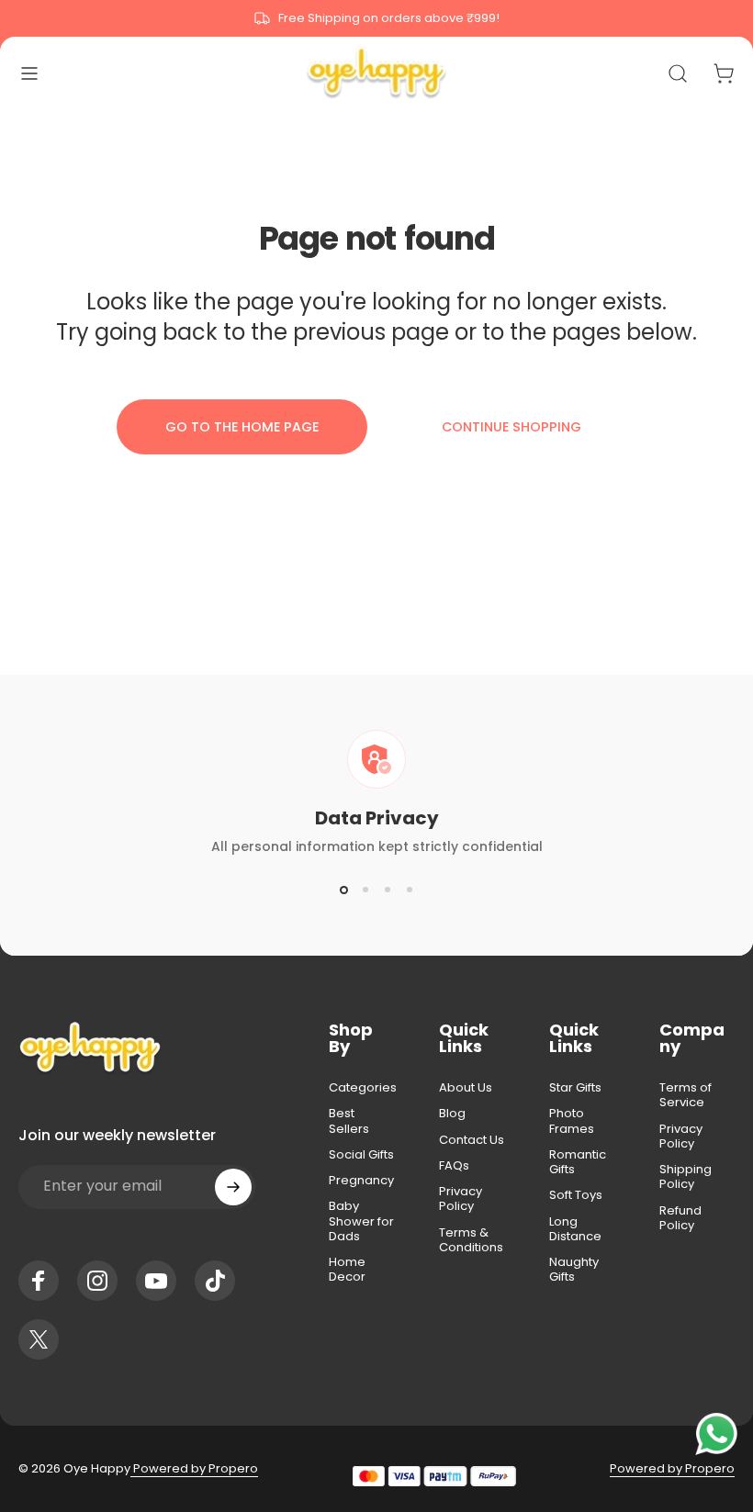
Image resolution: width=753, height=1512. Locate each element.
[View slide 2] (365, 890)
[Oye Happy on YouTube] (156, 1280)
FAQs (454, 1166)
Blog (452, 1113)
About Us (465, 1088)
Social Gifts (361, 1155)
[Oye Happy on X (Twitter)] (38, 1339)
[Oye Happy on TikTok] (215, 1280)
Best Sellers (349, 1121)
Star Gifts (575, 1088)
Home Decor (347, 1270)
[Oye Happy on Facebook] (38, 1280)
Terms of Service (685, 1096)
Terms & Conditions (471, 1241)
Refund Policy (680, 1219)
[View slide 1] (343, 890)
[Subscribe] (233, 1187)
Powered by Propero (194, 1468)
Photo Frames (571, 1121)
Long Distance (575, 1230)
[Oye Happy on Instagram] (97, 1280)
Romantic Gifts (577, 1163)
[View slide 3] (387, 890)
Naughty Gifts (574, 1270)
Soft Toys (575, 1195)
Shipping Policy (685, 1177)
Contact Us (471, 1140)
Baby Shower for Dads (361, 1221)
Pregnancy (361, 1180)
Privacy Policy (460, 1199)
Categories (363, 1088)
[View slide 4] (410, 890)
